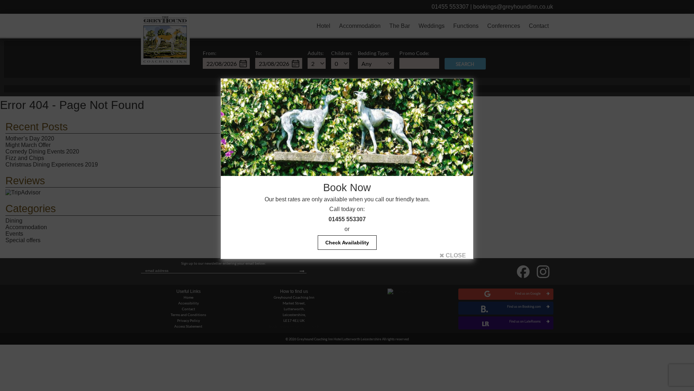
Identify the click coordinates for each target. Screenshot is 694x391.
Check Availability (347, 242)
